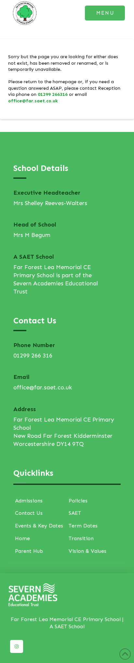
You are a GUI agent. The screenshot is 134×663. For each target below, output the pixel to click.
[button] (105, 13)
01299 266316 (53, 94)
